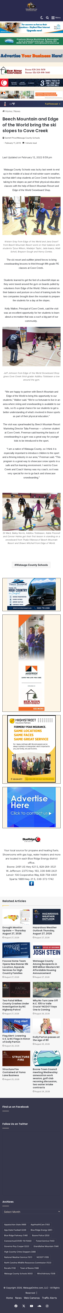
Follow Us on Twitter (15, 1124)
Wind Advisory (46, 1273)
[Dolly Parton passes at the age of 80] (47, 1026)
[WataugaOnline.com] (31, 7)
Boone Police (40, 1235)
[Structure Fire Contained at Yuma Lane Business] (16, 1058)
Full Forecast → (52, 104)
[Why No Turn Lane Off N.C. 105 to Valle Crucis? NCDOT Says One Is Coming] (47, 989)
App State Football (15, 1230)
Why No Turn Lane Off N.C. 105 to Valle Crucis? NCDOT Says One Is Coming (45, 1005)
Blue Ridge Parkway (16, 1235)
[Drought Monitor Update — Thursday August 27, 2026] (16, 916)
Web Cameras (32, 1297)
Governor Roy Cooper (16, 1246)
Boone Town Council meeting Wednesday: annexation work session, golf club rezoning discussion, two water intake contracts (45, 1078)
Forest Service (45, 1241)
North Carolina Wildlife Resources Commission (27, 1262)
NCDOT (43, 1257)
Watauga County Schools (32, 564)
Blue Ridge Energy (41, 1230)
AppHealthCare (40, 1224)
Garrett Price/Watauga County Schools (22, 138)
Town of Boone (29, 1268)
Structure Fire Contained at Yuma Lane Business (14, 1072)
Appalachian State (15, 1224)
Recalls (10, 1268)
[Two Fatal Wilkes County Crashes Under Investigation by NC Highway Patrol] (16, 989)
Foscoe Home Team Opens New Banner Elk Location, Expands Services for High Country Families (15, 967)
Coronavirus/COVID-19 (18, 1241)
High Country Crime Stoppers (20, 1252)
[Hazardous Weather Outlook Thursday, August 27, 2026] (47, 916)
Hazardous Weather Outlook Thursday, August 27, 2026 (45, 930)
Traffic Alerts (49, 1297)
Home (8, 111)
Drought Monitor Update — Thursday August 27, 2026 (14, 930)
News (17, 111)
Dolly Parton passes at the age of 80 (46, 1038)
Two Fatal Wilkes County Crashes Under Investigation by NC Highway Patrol (15, 1005)
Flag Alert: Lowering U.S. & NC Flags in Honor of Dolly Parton (16, 1038)
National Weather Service (18, 1257)
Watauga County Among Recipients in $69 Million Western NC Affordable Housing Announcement (46, 967)
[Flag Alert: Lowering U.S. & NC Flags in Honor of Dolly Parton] (16, 1025)
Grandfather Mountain (46, 1246)
